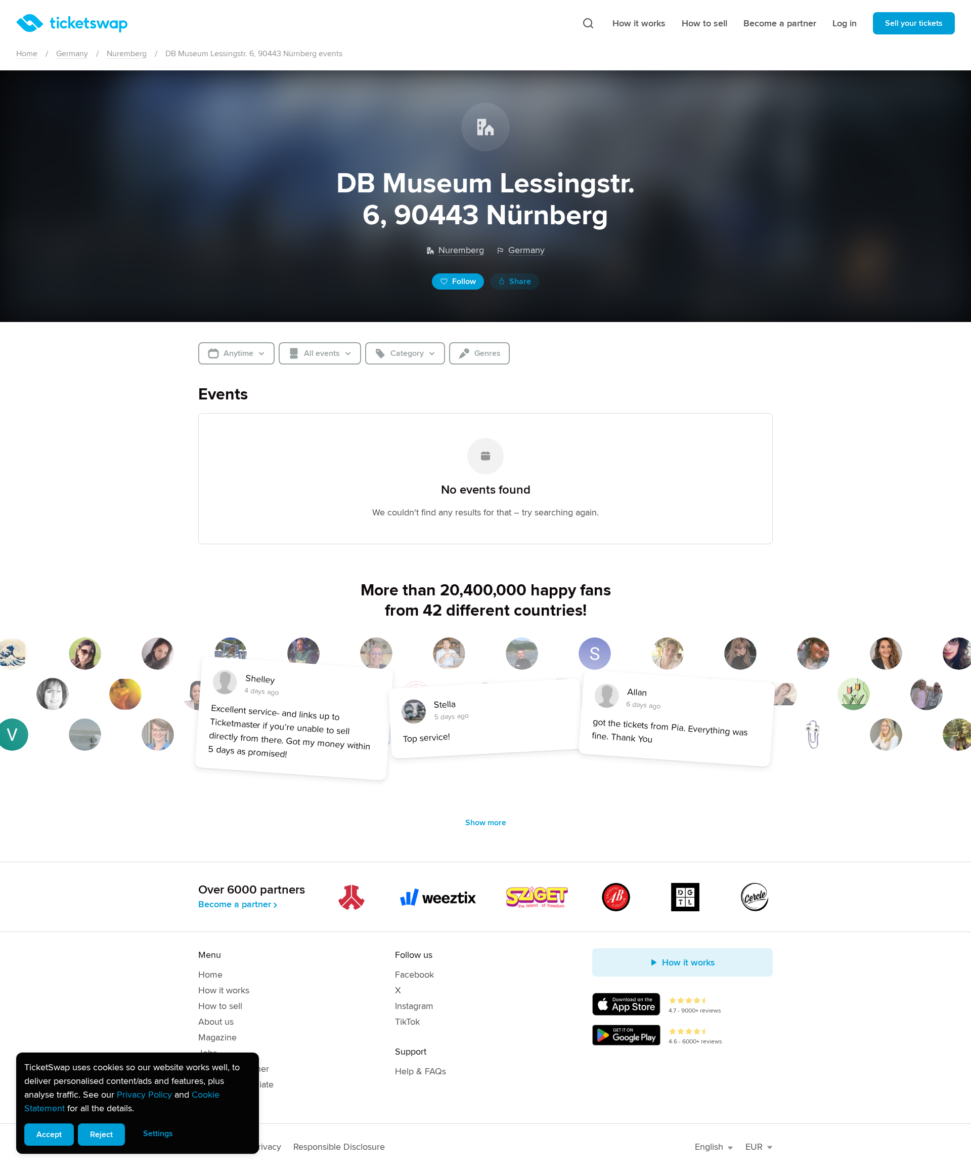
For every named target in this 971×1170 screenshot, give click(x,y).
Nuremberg (127, 54)
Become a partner (779, 23)
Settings (158, 1133)
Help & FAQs (420, 1071)
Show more (485, 823)
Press (209, 1100)
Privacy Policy (144, 1094)
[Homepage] (71, 23)
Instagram (414, 1006)
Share (520, 281)
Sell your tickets (914, 23)
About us (216, 1021)
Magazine (217, 1037)
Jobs (207, 1053)
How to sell (704, 23)
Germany (72, 54)
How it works (639, 23)
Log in (844, 23)
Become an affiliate (236, 1084)
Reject (101, 1134)
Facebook (414, 974)
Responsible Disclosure (339, 1146)
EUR (754, 1146)
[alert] (137, 1103)
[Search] (588, 23)
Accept (49, 1134)
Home (26, 54)
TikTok (407, 1021)
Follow (464, 281)
